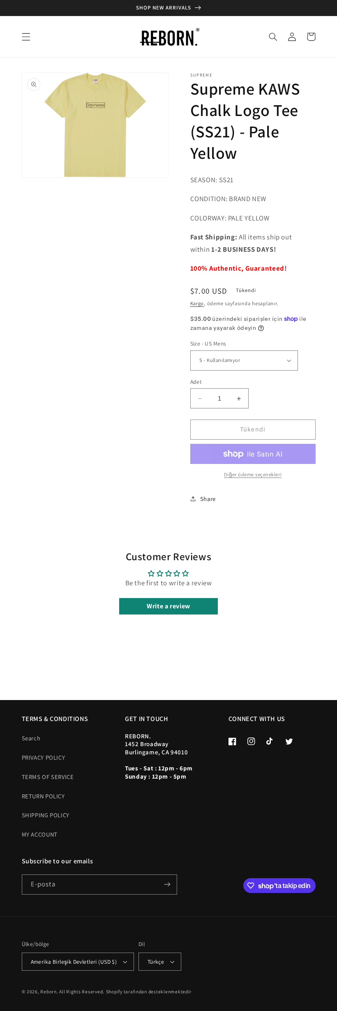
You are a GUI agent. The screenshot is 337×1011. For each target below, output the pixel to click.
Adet (196, 381)
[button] (25, 36)
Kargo (197, 303)
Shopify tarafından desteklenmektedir (149, 991)
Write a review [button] (168, 606)
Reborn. (49, 991)
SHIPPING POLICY (45, 815)
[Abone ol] (166, 884)
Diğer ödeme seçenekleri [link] (253, 474)
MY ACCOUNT (40, 834)
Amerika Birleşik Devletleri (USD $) (74, 961)
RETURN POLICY (43, 796)
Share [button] (208, 499)
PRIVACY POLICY (43, 757)
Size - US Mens (208, 343)
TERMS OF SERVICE (48, 777)
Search (31, 738)
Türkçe (156, 961)
